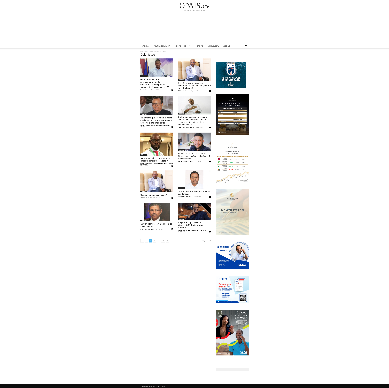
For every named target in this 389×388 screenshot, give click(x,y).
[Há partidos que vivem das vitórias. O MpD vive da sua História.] (194, 211)
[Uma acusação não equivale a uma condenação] (194, 179)
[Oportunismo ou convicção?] (156, 181)
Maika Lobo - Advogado (147, 229)
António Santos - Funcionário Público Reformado (154, 125)
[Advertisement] (194, 28)
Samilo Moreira (145, 89)
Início (141, 51)
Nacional (145, 46)
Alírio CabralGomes (184, 91)
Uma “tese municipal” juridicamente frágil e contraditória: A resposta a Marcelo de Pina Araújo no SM (154, 83)
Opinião (200, 46)
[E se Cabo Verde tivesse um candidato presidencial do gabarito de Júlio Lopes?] (194, 69)
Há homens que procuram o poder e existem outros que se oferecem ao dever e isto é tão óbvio (156, 120)
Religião (178, 46)
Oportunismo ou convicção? (153, 195)
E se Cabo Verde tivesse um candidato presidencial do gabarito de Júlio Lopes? (194, 85)
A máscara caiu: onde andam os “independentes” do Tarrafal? (155, 159)
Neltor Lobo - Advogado (185, 161)
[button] (246, 46)
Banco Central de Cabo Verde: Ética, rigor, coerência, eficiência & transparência (194, 156)
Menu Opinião (149, 51)
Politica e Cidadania (162, 46)
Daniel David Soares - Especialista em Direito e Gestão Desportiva (156, 164)
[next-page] (167, 240)
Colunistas (158, 51)
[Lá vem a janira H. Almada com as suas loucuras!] (156, 212)
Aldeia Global (213, 46)
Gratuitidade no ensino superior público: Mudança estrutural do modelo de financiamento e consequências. (193, 121)
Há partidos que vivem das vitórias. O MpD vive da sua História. (191, 225)
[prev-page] (142, 240)
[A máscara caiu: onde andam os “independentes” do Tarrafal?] (156, 144)
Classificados (227, 46)
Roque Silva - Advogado (185, 196)
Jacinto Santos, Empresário (186, 127)
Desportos (188, 46)
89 (163, 241)
